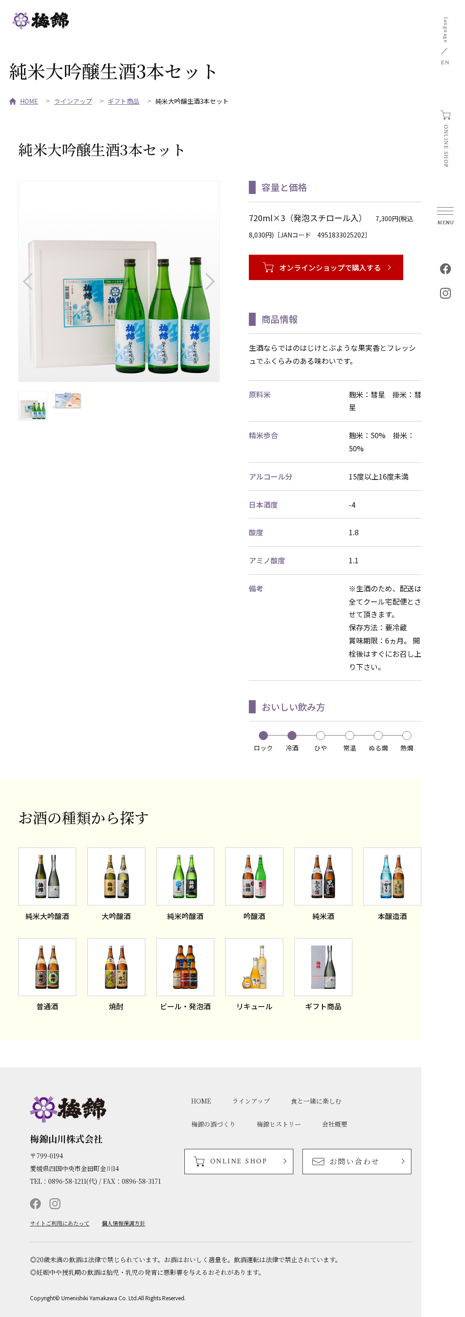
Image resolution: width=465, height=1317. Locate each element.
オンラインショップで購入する (330, 267)
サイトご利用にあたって (59, 1223)
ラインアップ (73, 101)
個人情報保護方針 (123, 1223)
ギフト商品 (123, 101)
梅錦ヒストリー (279, 1123)
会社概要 (334, 1123)
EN (445, 63)
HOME (29, 101)
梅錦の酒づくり (213, 1123)
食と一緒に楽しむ (316, 1100)
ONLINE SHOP (446, 146)
